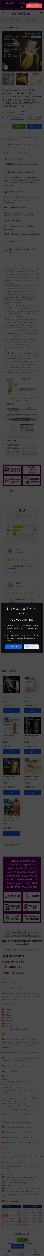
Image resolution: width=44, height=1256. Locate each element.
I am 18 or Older (14, 647)
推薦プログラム (34, 5)
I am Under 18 (31, 647)
